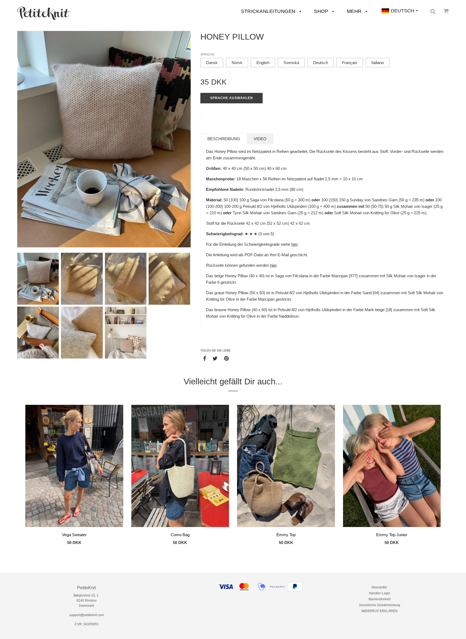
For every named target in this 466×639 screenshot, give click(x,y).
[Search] (433, 11)
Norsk (237, 62)
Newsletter (379, 587)
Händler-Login (379, 593)
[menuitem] (44, 13)
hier (294, 244)
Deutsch (320, 62)
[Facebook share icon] (204, 358)
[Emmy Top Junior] (392, 467)
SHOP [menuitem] (322, 11)
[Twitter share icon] (215, 358)
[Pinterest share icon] (226, 358)
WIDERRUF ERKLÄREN (379, 611)
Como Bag (180, 534)
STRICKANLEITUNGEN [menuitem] (269, 11)
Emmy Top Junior (391, 534)
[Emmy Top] (286, 467)
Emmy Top (286, 534)
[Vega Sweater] (74, 467)
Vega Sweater (74, 534)
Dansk (212, 62)
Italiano (377, 62)
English (262, 62)
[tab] (223, 138)
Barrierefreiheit (379, 599)
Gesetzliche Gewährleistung (379, 605)
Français (349, 62)
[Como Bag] (180, 467)
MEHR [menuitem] (355, 11)
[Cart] (446, 11)
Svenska (291, 62)
